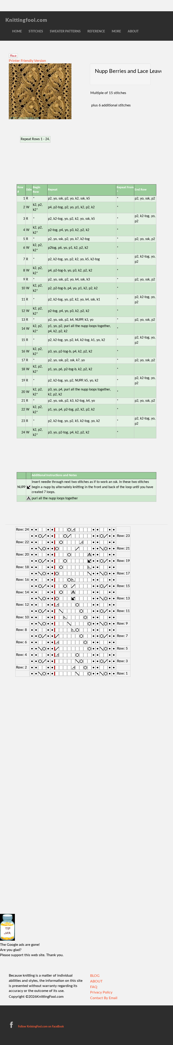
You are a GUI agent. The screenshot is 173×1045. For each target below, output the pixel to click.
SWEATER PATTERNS (65, 31)
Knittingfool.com (26, 20)
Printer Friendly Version (27, 61)
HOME (17, 31)
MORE (116, 31)
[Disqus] (86, 739)
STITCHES (36, 31)
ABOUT (133, 31)
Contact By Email (103, 998)
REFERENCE (96, 31)
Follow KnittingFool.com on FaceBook (40, 1026)
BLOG (95, 976)
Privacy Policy (101, 992)
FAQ (93, 987)
